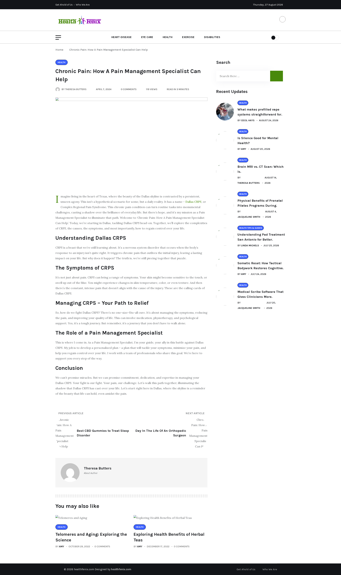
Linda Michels (250, 245)
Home (60, 49)
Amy (61, 546)
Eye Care (147, 37)
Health (167, 37)
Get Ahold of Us (64, 4)
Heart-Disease (121, 37)
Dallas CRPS (193, 201)
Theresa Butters (248, 182)
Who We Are (83, 4)
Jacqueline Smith (248, 216)
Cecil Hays (248, 120)
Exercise (188, 37)
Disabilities (212, 37)
